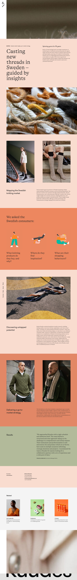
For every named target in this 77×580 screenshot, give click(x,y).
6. (3, 3)
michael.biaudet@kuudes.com (31, 478)
